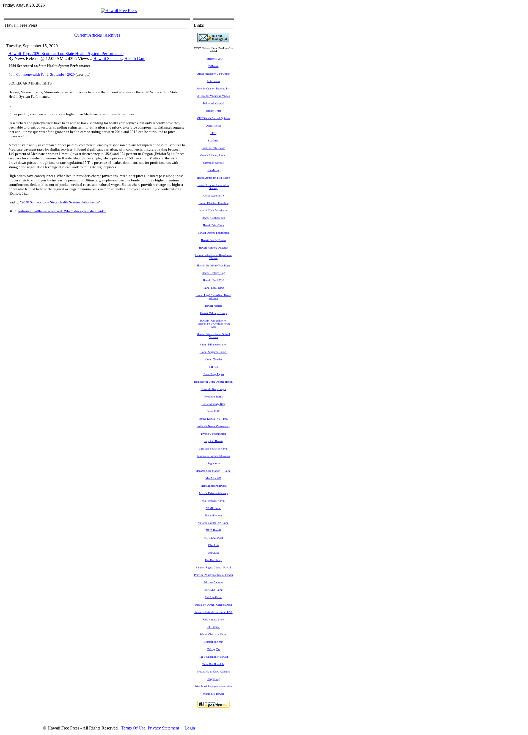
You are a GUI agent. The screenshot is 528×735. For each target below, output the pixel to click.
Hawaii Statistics (107, 58)
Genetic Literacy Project (213, 155)
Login (190, 728)
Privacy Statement (163, 728)
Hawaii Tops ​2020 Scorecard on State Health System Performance (65, 53)
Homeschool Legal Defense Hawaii (213, 381)
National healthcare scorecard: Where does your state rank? (62, 211)
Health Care (134, 58)
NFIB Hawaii (213, 530)
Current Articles (88, 35)
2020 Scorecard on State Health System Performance (60, 202)
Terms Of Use (133, 728)
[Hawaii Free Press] (119, 10)
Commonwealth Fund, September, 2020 (45, 74)
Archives (112, 35)
